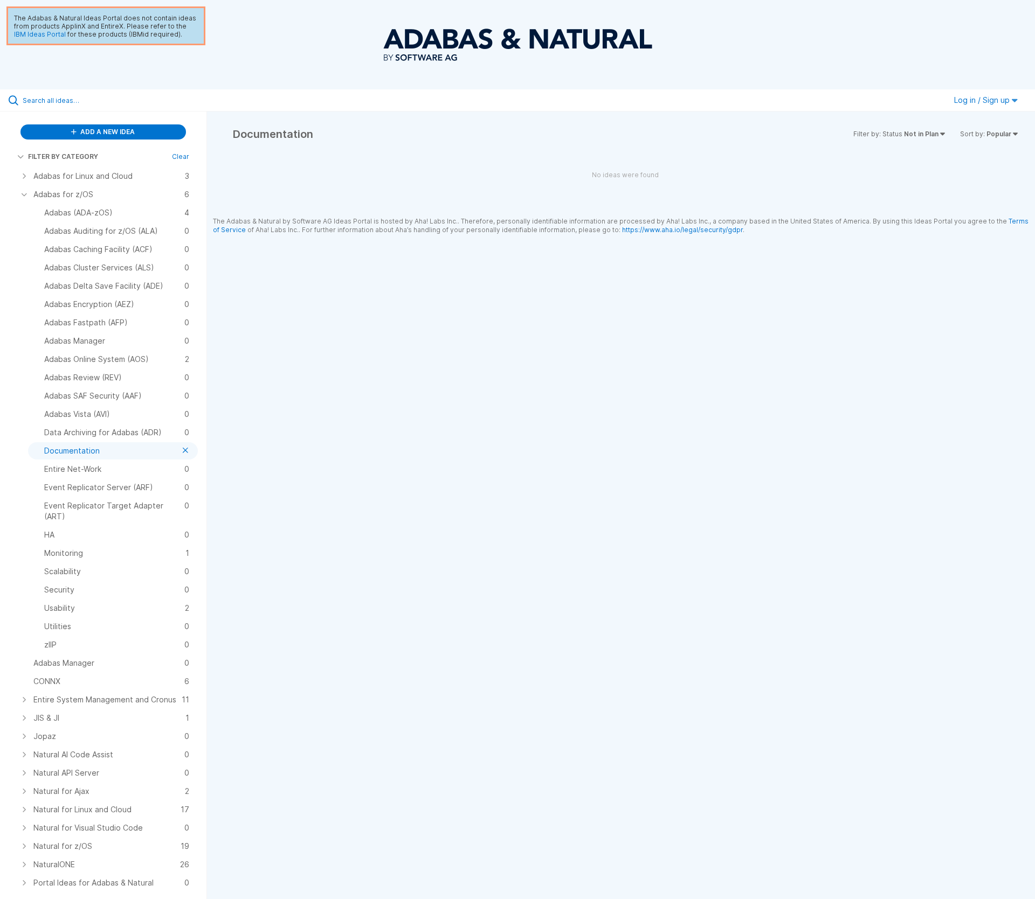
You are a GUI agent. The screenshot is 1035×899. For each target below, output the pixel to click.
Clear (180, 156)
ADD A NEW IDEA (107, 132)
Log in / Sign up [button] (983, 99)
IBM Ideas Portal (40, 34)
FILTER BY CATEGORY (63, 156)
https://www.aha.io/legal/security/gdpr (682, 230)
